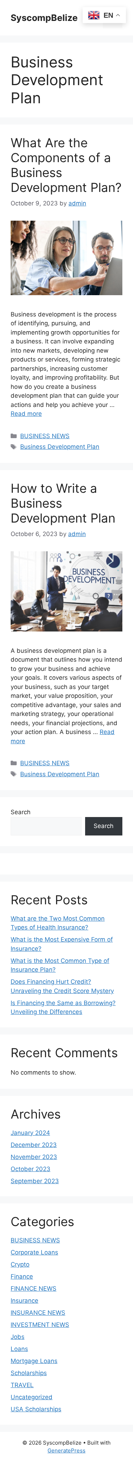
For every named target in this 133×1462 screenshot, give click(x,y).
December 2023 (34, 1144)
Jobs (17, 1336)
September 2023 (35, 1181)
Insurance (24, 1300)
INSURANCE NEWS (38, 1312)
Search (21, 812)
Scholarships (29, 1373)
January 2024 (30, 1132)
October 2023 (30, 1169)
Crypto (20, 1264)
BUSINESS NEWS (45, 436)
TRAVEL (22, 1385)
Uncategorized (31, 1397)
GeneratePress (66, 1450)
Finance (22, 1276)
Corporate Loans (34, 1252)
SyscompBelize (44, 17)
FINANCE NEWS (33, 1288)
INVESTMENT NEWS (40, 1324)
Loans (19, 1348)
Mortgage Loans (34, 1360)
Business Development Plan (59, 446)
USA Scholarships (36, 1409)
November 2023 (34, 1156)
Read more (26, 413)
